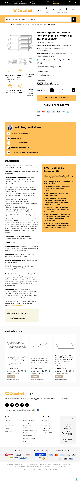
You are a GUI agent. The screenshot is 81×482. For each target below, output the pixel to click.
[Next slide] (75, 2)
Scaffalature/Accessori (18, 318)
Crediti (55, 469)
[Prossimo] (32, 45)
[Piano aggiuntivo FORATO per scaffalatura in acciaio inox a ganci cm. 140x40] (16, 345)
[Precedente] (7, 45)
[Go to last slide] (5, 2)
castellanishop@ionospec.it (43, 466)
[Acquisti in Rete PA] (23, 410)
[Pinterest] (27, 405)
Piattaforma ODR (47, 433)
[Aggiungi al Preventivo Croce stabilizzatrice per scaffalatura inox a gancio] (46, 371)
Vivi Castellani (9, 431)
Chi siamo (8, 420)
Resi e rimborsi (27, 435)
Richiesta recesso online (30, 438)
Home (7, 24)
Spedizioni (26, 433)
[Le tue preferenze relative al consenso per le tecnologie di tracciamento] (77, 478)
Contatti (7, 428)
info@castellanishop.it (15, 305)
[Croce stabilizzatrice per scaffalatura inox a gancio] (40, 345)
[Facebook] (7, 405)
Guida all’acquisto (28, 420)
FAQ (24, 441)
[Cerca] (74, 19)
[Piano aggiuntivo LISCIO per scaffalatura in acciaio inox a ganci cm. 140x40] (64, 345)
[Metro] (38, 410)
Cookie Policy (46, 423)
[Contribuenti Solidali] (40, 454)
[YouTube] (12, 405)
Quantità (41, 90)
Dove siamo (45, 420)
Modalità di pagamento (30, 430)
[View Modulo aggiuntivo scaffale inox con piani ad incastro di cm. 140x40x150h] (12, 61)
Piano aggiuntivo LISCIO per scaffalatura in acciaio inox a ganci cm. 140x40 (64, 358)
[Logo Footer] (40, 393)
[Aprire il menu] (7, 10)
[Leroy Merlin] (33, 410)
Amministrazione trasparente (47, 429)
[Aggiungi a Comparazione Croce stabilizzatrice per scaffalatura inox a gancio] (43, 371)
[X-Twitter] (17, 405)
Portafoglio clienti (28, 423)
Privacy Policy (46, 425)
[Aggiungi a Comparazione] (41, 63)
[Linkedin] (22, 405)
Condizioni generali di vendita (32, 469)
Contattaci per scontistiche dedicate (62, 2)
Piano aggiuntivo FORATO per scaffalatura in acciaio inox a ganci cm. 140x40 (16, 359)
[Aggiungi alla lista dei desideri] (38, 63)
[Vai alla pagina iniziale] (26, 10)
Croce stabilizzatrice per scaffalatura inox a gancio (40, 360)
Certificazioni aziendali (11, 425)
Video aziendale (9, 423)
